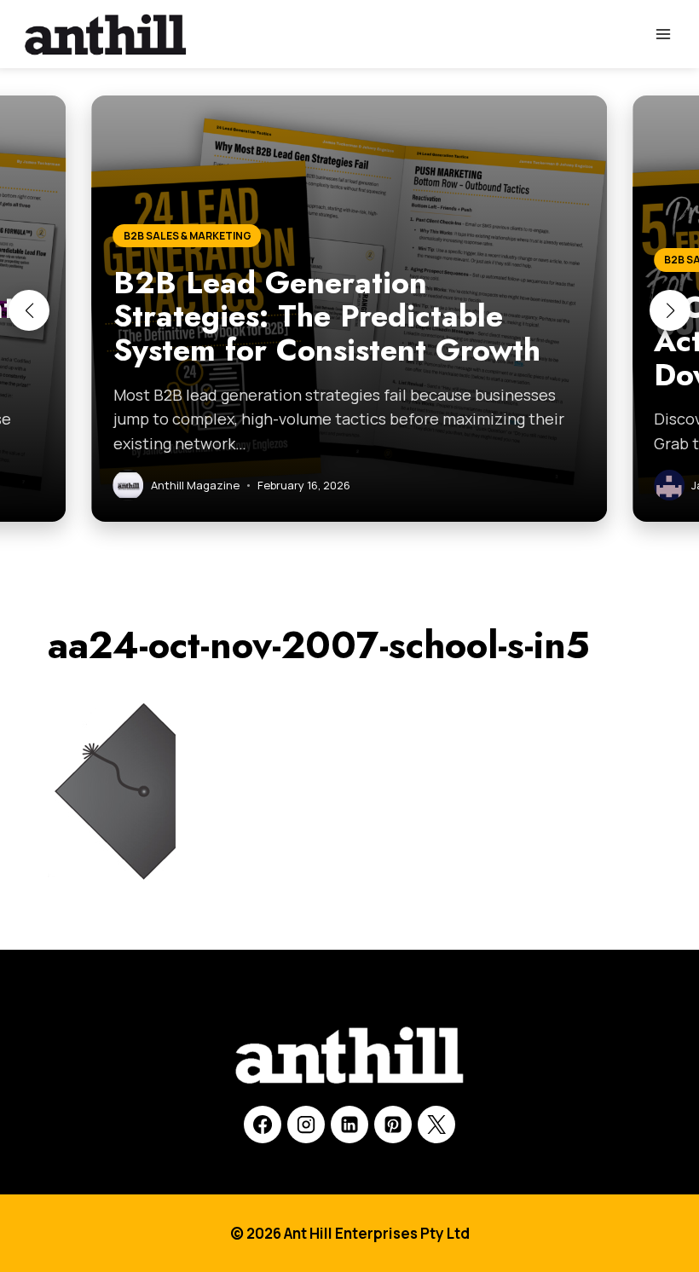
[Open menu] (663, 33)
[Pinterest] (393, 1124)
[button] (29, 310)
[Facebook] (262, 1124)
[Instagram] (306, 1124)
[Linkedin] (349, 1124)
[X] (436, 1124)
